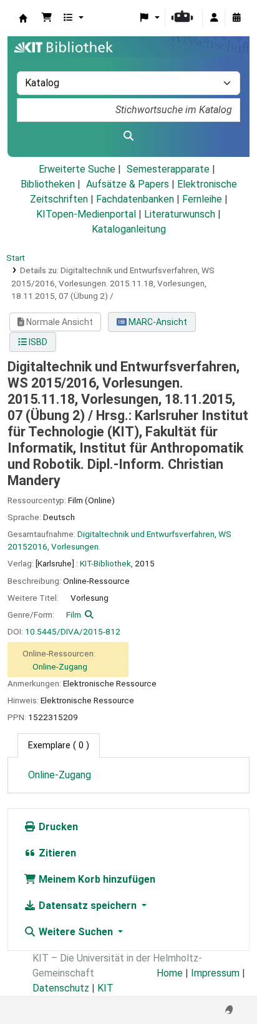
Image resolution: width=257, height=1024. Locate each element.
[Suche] (128, 136)
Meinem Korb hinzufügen (95, 879)
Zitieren (56, 853)
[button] (46, 18)
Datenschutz (60, 988)
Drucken (57, 827)
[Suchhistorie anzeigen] (236, 18)
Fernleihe (202, 199)
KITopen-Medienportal (86, 214)
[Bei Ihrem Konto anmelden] (214, 18)
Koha (23, 18)
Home (170, 973)
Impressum (215, 973)
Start (15, 258)
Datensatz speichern (87, 905)
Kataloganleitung (129, 229)
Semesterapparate (168, 169)
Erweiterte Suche (77, 169)
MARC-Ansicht (157, 322)
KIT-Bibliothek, (106, 563)
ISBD (37, 342)
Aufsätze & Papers (127, 184)
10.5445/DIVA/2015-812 (72, 631)
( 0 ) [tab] (58, 745)
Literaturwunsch (179, 214)
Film (73, 615)
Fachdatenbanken (135, 199)
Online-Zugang (59, 666)
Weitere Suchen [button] (75, 932)
